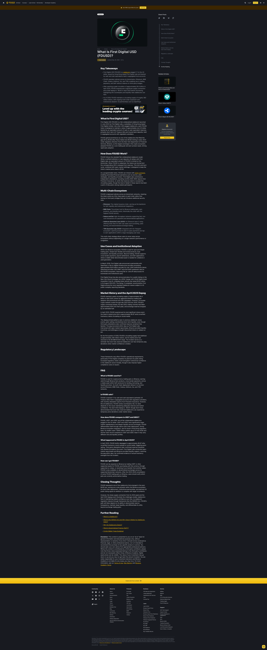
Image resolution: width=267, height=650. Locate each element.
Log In (249, 2)
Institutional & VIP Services (149, 595)
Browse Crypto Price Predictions (150, 614)
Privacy (111, 605)
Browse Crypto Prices (148, 608)
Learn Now (143, 7)
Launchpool (129, 605)
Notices (111, 614)
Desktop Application (114, 618)
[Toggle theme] (263, 2)
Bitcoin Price (146, 610)
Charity (128, 614)
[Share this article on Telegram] (168, 18)
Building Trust (113, 607)
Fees (161, 617)
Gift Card (129, 603)
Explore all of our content (132, 580)
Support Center (163, 612)
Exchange (129, 591)
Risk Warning (113, 612)
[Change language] (260, 3)
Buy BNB (145, 623)
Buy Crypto (129, 593)
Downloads (112, 616)
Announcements (113, 595)
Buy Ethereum (146, 629)
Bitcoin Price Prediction (148, 615)
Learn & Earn (146, 606)
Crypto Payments (130, 597)
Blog (111, 609)
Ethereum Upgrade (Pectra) (149, 619)
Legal (111, 601)
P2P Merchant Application (149, 591)
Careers (111, 593)
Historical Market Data (165, 599)
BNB (161, 595)
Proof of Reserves (164, 603)
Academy (129, 601)
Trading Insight (163, 601)
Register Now (167, 137)
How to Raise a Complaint (166, 629)
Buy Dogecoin (146, 627)
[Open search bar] (245, 3)
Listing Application (147, 593)
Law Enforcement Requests (166, 627)
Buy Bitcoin (145, 621)
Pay (127, 595)
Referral (162, 593)
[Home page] (10, 3)
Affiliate (162, 591)
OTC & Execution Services (166, 597)
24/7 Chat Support (164, 610)
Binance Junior (130, 599)
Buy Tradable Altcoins (148, 631)
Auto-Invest (129, 607)
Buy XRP (145, 625)
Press (111, 599)
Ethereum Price (146, 612)
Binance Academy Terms (117, 642)
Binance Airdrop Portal (165, 625)
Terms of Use (102, 642)
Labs (144, 597)
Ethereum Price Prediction (149, 617)
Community (112, 610)
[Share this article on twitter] (159, 18)
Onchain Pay (146, 599)
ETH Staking (129, 609)
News (111, 597)
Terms (111, 603)
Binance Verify (163, 621)
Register (255, 2)
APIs (161, 619)
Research (129, 612)
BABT (128, 610)
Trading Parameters (164, 623)
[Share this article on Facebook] (164, 18)
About (111, 591)
